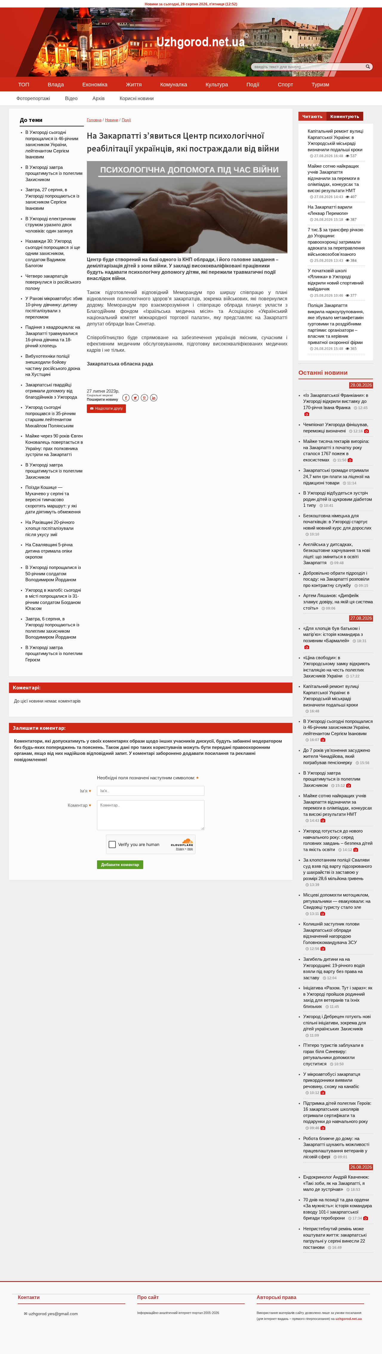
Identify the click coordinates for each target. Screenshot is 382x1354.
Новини (111, 120)
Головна (94, 120)
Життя (134, 84)
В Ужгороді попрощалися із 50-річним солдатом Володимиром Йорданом (53, 573)
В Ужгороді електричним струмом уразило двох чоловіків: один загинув (50, 224)
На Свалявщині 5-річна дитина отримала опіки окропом (49, 550)
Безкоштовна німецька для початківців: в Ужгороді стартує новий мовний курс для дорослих (337, 521)
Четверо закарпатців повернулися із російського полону (53, 282)
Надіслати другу (106, 408)
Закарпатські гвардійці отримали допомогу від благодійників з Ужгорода (51, 391)
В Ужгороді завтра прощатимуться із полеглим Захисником (53, 173)
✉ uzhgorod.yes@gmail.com (51, 1313)
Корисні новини (137, 98)
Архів (99, 98)
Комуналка (173, 84)
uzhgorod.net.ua (348, 1319)
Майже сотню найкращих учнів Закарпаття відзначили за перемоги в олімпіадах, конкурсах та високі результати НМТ (334, 178)
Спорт (285, 84)
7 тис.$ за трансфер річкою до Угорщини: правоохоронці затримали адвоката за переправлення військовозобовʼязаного (336, 242)
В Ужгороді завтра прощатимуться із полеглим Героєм (53, 653)
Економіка (94, 84)
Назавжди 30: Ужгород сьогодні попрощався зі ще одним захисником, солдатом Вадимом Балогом (52, 253)
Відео (71, 98)
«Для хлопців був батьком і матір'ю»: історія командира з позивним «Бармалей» (333, 634)
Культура (217, 84)
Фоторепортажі (33, 98)
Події (253, 84)
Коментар (79, 806)
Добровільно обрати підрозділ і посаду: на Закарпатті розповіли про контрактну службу (336, 579)
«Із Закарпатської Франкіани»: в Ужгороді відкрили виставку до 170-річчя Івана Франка (335, 401)
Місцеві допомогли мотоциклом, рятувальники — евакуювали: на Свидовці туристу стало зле (336, 901)
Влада (56, 84)
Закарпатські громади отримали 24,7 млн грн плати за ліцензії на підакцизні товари (336, 476)
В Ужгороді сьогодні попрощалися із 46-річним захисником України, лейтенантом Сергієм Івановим (51, 144)
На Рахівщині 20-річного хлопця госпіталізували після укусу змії (49, 528)
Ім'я (85, 792)
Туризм (320, 84)
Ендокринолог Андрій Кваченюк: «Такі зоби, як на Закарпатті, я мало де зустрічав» (336, 1183)
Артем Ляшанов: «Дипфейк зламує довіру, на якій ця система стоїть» (338, 601)
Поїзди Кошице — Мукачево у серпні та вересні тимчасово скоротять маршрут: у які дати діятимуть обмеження (53, 499)
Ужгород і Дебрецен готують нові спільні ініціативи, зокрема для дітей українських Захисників (337, 1022)
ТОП (23, 84)
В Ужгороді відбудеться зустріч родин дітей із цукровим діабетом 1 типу (337, 499)
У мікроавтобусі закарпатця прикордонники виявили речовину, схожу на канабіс (331, 1080)
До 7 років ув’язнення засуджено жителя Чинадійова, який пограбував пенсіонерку (336, 756)
